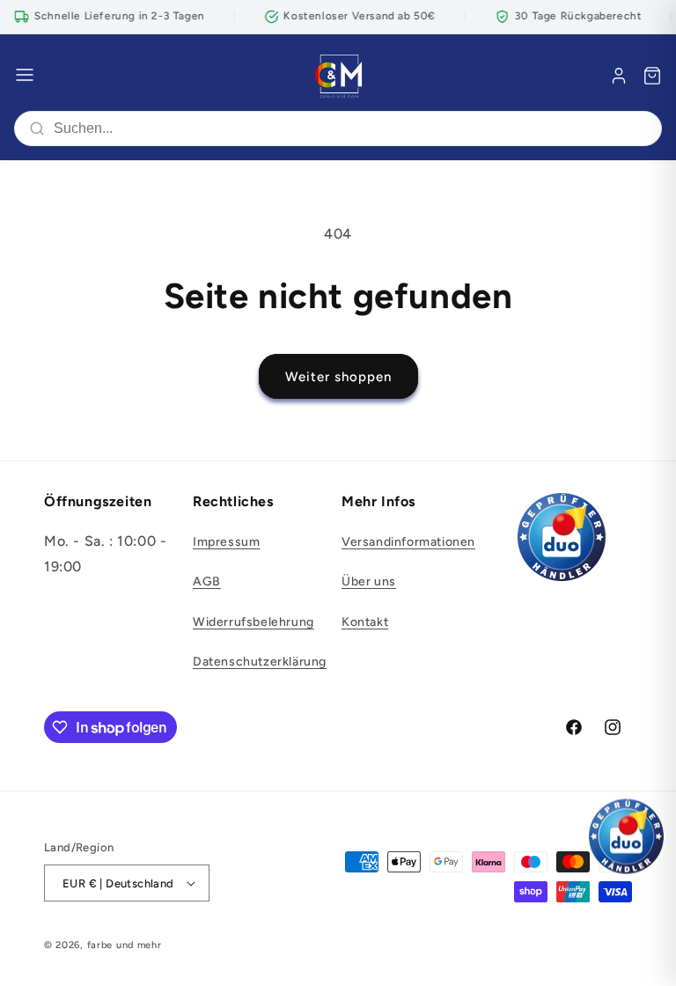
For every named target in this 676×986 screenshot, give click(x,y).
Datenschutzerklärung (260, 661)
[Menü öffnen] (24, 76)
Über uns (369, 581)
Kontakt (365, 621)
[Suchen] (37, 128)
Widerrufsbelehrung (253, 621)
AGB (207, 581)
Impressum (226, 541)
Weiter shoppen (338, 377)
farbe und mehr (124, 945)
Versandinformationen (408, 541)
